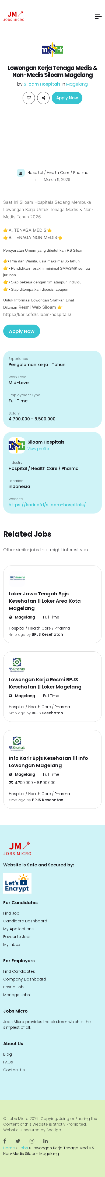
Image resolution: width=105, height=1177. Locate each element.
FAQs (8, 1062)
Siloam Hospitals (43, 84)
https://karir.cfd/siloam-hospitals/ (47, 505)
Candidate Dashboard (25, 921)
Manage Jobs (16, 994)
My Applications (18, 929)
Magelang (77, 84)
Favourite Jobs (17, 936)
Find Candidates (19, 971)
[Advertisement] (52, 135)
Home (9, 1148)
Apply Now (67, 98)
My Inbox (11, 944)
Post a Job (13, 987)
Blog (7, 1054)
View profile (38, 448)
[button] (98, 16)
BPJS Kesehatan (47, 634)
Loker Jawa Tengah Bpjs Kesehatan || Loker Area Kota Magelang (45, 601)
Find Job (11, 913)
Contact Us (14, 1070)
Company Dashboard (24, 979)
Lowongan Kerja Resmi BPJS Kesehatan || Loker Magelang (45, 683)
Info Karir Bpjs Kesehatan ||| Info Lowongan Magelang (48, 762)
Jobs (23, 1148)
